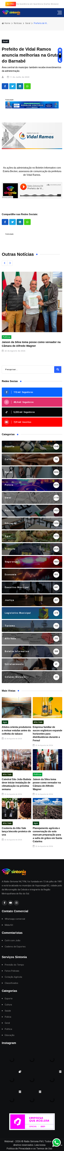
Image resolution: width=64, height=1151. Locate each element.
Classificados (11, 983)
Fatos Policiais (12, 971)
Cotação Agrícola (13, 977)
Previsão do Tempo (14, 965)
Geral (27, 23)
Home (7, 23)
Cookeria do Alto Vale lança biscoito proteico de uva (16, 831)
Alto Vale (38, 722)
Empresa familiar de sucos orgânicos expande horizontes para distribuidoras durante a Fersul (47, 734)
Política (6, 337)
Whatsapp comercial (15, 919)
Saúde (8, 1011)
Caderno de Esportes (15, 947)
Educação (9, 1035)
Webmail (8, 1141)
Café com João (12, 940)
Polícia (8, 1017)
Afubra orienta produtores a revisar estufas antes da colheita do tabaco (16, 730)
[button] (4, 263)
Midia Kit (9, 925)
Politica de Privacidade (19, 1148)
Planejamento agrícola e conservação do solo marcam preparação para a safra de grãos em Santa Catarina (47, 835)
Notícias (18, 23)
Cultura (8, 1005)
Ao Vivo (10, 4)
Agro (5, 722)
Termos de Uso (44, 1148)
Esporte (9, 999)
